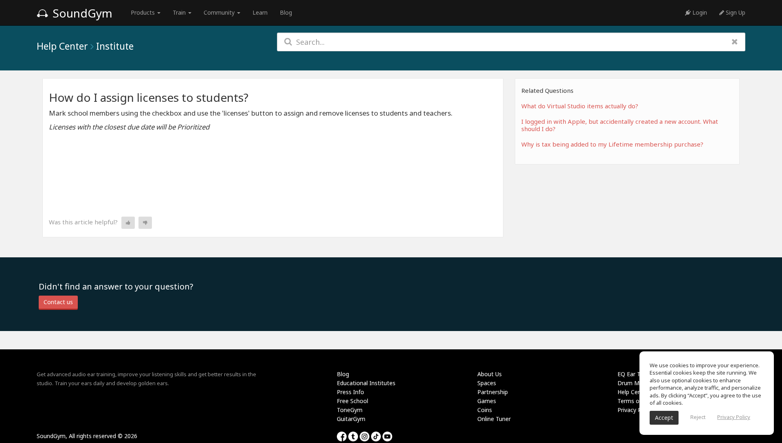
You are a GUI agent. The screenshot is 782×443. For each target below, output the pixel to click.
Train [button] (180, 12)
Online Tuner (494, 419)
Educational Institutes (366, 383)
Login (699, 12)
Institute (115, 46)
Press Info (350, 392)
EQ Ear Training (637, 374)
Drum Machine (637, 383)
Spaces (486, 383)
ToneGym (349, 410)
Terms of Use (635, 401)
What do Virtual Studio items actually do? (579, 106)
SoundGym (81, 13)
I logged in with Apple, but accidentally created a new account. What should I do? (619, 125)
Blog (286, 12)
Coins (484, 410)
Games (486, 401)
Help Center (62, 46)
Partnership (492, 392)
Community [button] (220, 12)
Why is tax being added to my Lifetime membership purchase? (612, 144)
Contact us (58, 302)
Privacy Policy (635, 410)
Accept (664, 417)
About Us (489, 374)
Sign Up (734, 12)
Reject (697, 417)
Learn (260, 12)
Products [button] (143, 12)
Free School (352, 401)
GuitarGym (351, 419)
